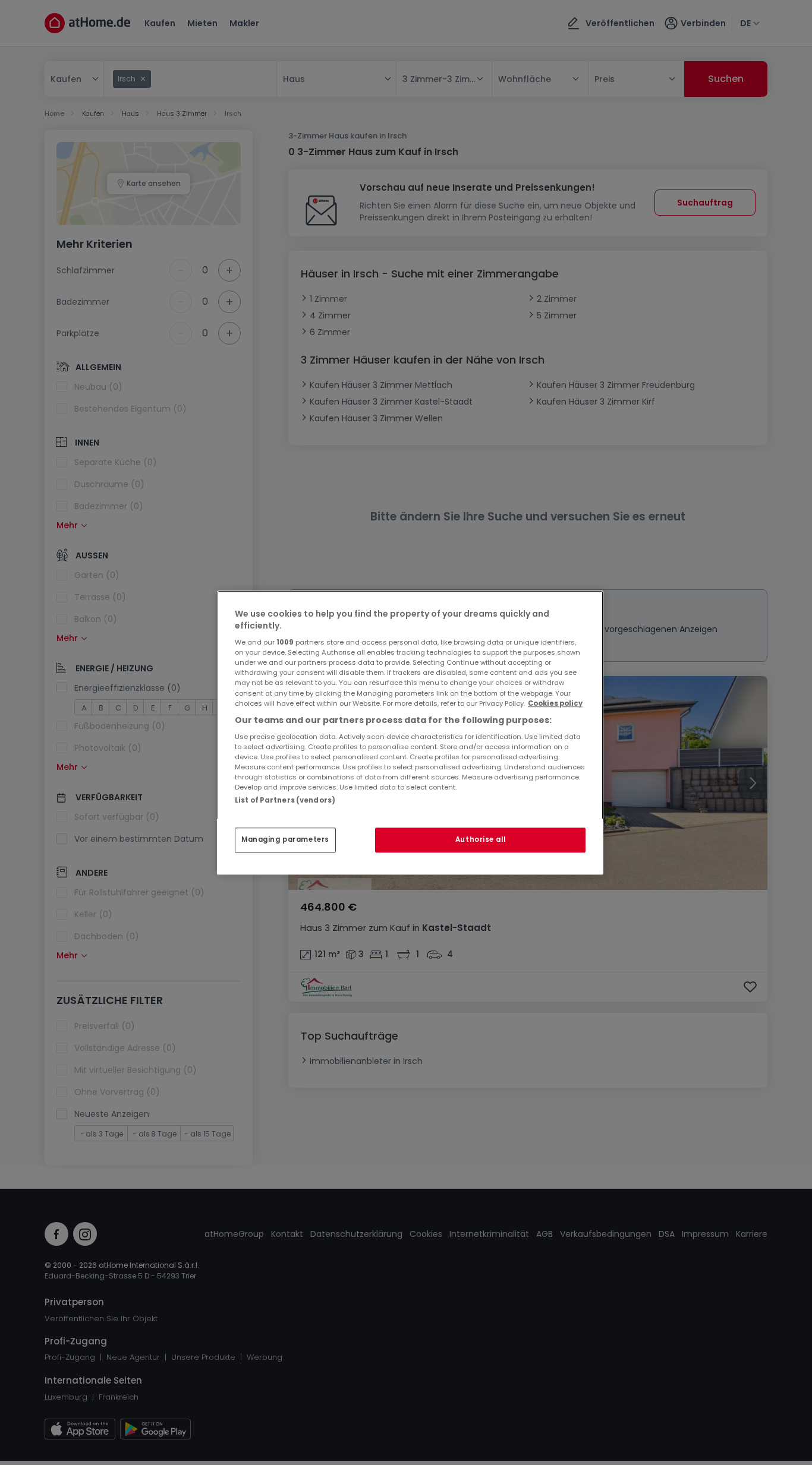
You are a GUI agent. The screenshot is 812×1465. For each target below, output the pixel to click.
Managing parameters (285, 839)
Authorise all (480, 839)
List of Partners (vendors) (285, 800)
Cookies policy (555, 703)
